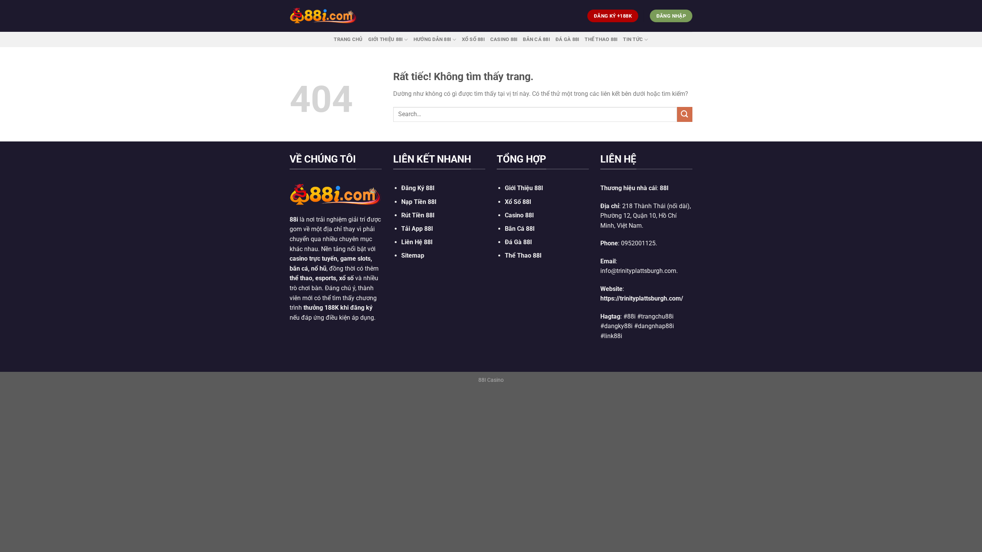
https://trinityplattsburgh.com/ (641, 298)
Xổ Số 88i (473, 39)
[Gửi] (684, 114)
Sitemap (412, 255)
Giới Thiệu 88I (385, 39)
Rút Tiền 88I (418, 215)
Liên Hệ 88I (417, 242)
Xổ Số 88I (518, 201)
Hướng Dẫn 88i (432, 39)
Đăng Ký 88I (418, 188)
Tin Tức (633, 39)
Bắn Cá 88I (536, 39)
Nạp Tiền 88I (419, 201)
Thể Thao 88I (601, 39)
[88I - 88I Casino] (323, 15)
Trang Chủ (348, 39)
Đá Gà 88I (567, 39)
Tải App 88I (417, 228)
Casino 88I (504, 39)
